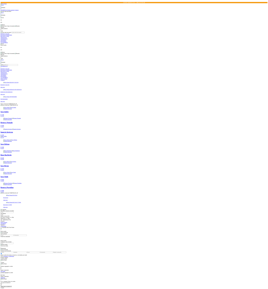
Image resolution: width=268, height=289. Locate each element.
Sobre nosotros (11, 10)
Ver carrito (3, 271)
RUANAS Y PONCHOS (6, 35)
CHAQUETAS (4, 38)
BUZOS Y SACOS (5, 33)
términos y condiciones (9, 256)
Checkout (3, 277)
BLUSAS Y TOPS (5, 36)
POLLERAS (3, 41)
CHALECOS (4, 37)
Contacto (17, 10)
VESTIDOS (3, 40)
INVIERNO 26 (4, 10)
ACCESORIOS (4, 42)
